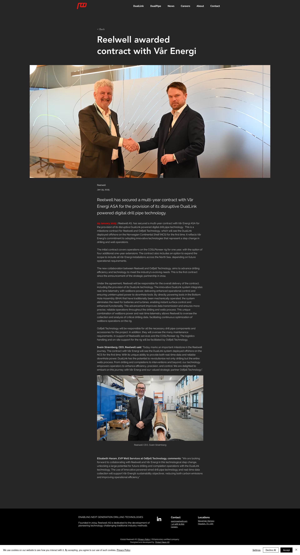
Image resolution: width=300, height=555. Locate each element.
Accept (286, 550)
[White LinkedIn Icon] (159, 519)
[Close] (296, 549)
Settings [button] (256, 550)
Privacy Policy (144, 539)
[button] (138, 6)
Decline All (271, 550)
